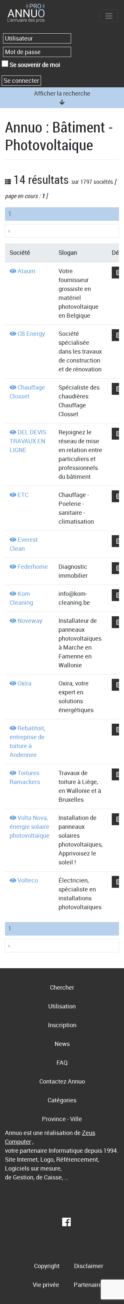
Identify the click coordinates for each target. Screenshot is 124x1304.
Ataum (26, 271)
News (62, 1044)
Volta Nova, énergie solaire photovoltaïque (30, 826)
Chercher (62, 987)
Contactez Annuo (62, 1081)
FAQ (62, 1062)
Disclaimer (88, 1266)
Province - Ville (62, 1119)
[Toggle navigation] (109, 16)
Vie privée (46, 1285)
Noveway (30, 620)
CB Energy (31, 333)
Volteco (28, 880)
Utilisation (62, 1006)
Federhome (33, 566)
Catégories (62, 1100)
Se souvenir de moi (34, 65)
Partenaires (89, 1285)
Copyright (47, 1266)
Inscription (62, 1025)
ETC (23, 495)
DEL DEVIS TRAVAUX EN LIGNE (28, 441)
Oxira (24, 683)
